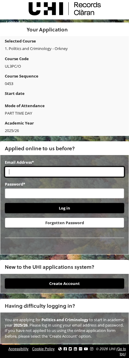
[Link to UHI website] (60, 348)
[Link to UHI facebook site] (65, 348)
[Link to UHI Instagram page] (91, 348)
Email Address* (19, 162)
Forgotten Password (64, 222)
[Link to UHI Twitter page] (70, 348)
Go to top (121, 351)
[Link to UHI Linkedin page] (75, 348)
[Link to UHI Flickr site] (80, 348)
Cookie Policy (43, 348)
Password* (15, 184)
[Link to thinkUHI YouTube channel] (86, 348)
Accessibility (18, 348)
